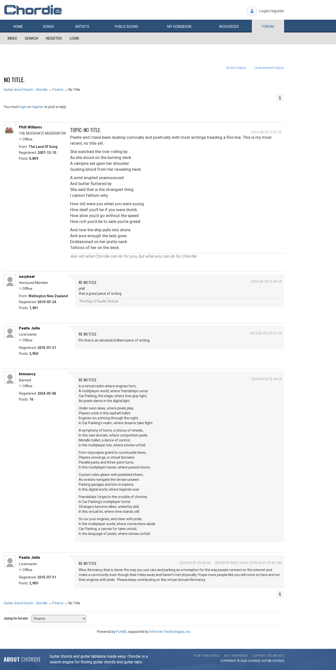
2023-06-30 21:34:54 (266, 281)
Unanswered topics (269, 68)
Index (12, 38)
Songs (48, 27)
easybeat (27, 276)
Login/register (271, 11)
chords (278, 661)
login (23, 107)
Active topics (236, 68)
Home (18, 27)
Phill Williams (30, 127)
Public (126, 27)
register (37, 107)
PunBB (121, 632)
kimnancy (27, 374)
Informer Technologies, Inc (169, 632)
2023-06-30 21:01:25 (266, 132)
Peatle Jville (29, 328)
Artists (82, 27)
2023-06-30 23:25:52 (265, 333)
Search (31, 38)
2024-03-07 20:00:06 (195, 563)
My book (179, 27)
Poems (57, 90)
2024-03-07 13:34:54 (266, 379)
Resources (229, 27)
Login (74, 38)
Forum (268, 27)
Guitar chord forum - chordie (25, 90)
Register (54, 38)
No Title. (14, 79)
